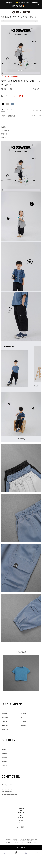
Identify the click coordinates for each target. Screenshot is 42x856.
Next (39, 30)
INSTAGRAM (21, 808)
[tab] (3, 104)
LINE (21, 810)
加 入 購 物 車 (21, 847)
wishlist (40, 95)
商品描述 (4, 134)
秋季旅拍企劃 (6, 17)
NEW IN (16, 17)
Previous (6, 30)
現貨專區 (24, 17)
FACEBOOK (21, 813)
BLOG (21, 822)
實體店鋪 (11, 116)
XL (12, 110)
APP (21, 815)
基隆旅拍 (33, 17)
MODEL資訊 (5, 130)
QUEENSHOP (16, 842)
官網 (4, 116)
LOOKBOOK (21, 820)
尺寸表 (3, 127)
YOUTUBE (21, 818)
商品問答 (4, 137)
